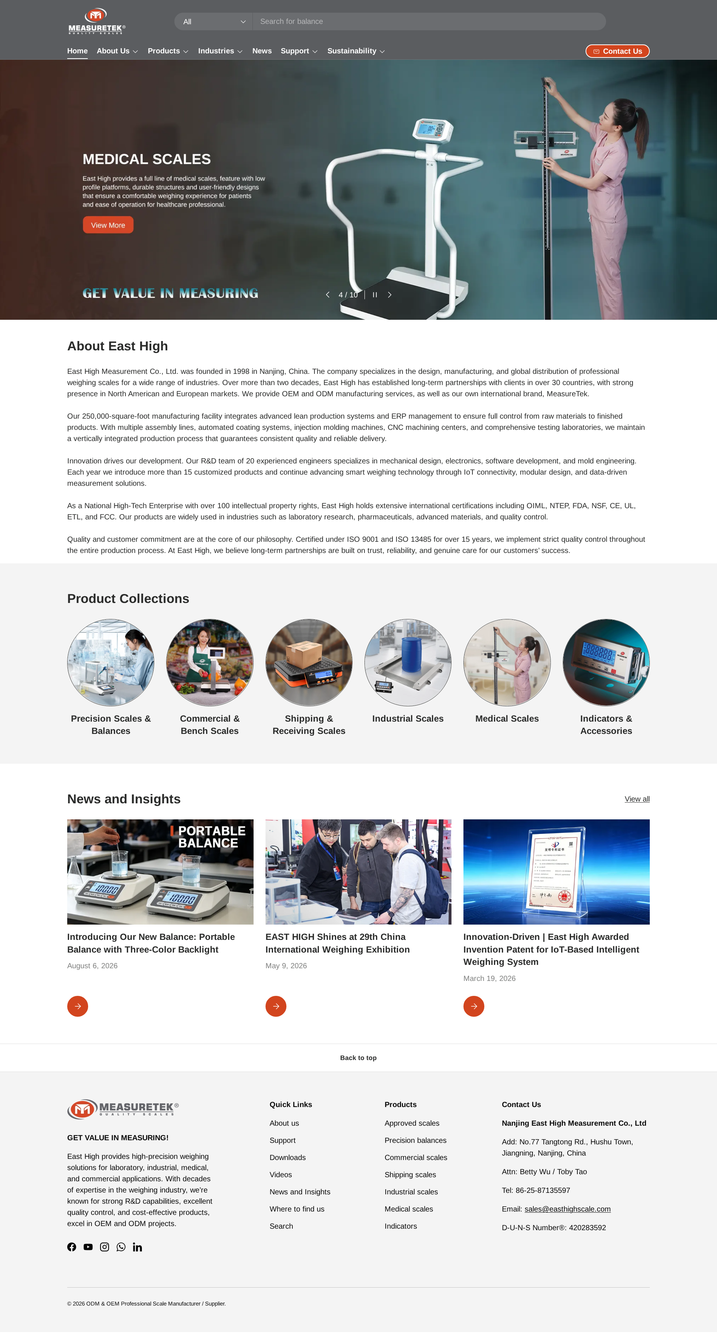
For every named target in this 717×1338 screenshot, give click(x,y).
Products (164, 51)
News (262, 51)
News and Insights (300, 1192)
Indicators (401, 1226)
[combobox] (390, 21)
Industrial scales (411, 1192)
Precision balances (416, 1140)
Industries (216, 51)
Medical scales (409, 1209)
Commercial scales (416, 1157)
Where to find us (297, 1209)
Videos (281, 1174)
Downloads (288, 1157)
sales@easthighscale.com (568, 1209)
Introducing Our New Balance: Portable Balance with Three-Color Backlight (151, 943)
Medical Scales (507, 718)
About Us (113, 51)
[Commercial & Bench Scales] (210, 662)
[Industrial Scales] (408, 662)
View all (637, 799)
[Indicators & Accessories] (606, 662)
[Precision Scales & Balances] (111, 662)
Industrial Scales (408, 718)
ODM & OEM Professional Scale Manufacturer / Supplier (155, 1303)
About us (284, 1123)
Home (77, 51)
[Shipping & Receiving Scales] (309, 662)
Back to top (358, 1058)
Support (295, 51)
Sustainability (352, 51)
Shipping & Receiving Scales (309, 724)
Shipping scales (410, 1174)
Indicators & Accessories (606, 724)
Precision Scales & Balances (111, 724)
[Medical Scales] (507, 662)
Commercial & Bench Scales (210, 724)
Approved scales (412, 1123)
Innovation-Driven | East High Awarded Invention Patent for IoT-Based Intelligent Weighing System (551, 949)
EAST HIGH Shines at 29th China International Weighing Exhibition (338, 943)
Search (281, 1226)
